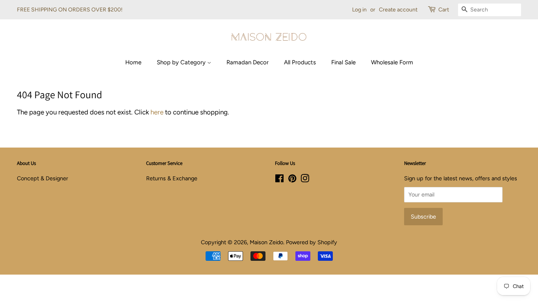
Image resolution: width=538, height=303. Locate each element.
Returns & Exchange (171, 178)
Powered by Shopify (311, 242)
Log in (359, 9)
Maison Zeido (266, 242)
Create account (398, 9)
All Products (300, 62)
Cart (443, 9)
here (156, 112)
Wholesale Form (392, 62)
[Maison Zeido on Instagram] (305, 179)
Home (133, 62)
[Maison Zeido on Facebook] (279, 179)
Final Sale (343, 62)
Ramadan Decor (247, 62)
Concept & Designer (42, 178)
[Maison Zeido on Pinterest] (292, 179)
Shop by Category (182, 62)
